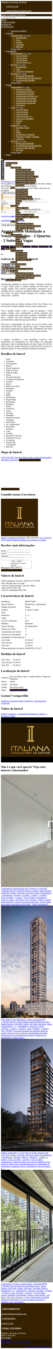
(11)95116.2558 (12, 7)
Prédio (18, 132)
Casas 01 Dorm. (22, 110)
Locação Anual (17, 35)
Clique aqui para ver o (30, 460)
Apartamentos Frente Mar (26, 103)
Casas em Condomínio (24, 71)
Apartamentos (21, 38)
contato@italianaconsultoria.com (18, 11)
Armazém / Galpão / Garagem (27, 137)
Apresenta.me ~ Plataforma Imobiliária (16, 1342)
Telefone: (4, 556)
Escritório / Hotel (22, 128)
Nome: (3, 551)
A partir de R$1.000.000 (25, 80)
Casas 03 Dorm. (22, 114)
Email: (3, 553)
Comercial (20, 44)
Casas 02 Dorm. (22, 112)
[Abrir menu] (2, 159)
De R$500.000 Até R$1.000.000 (28, 78)
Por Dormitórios (17, 53)
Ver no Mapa (6, 1338)
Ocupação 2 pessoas (24, 89)
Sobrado (19, 42)
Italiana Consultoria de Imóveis (13, 538)
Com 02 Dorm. (22, 58)
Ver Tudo (26, 35)
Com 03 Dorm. (22, 60)
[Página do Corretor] (19, 535)
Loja (17, 130)
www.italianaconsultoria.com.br (38, 1347)
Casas (18, 40)
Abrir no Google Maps (18, 690)
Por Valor (14, 141)
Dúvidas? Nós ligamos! (10, 489)
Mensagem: (5, 568)
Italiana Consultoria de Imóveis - (13, 15)
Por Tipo (14, 65)
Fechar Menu (16, 49)
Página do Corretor (38, 540)
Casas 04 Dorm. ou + (24, 116)
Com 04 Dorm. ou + (24, 62)
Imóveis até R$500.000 (25, 76)
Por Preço (14, 74)
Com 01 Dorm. (22, 56)
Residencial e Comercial (25, 134)
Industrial (19, 47)
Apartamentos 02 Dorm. (25, 92)
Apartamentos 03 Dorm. (25, 94)
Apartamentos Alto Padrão (26, 98)
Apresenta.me (6, 1340)
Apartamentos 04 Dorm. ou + (27, 96)
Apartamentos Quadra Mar (26, 101)
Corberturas (20, 105)
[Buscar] (2, 18)
